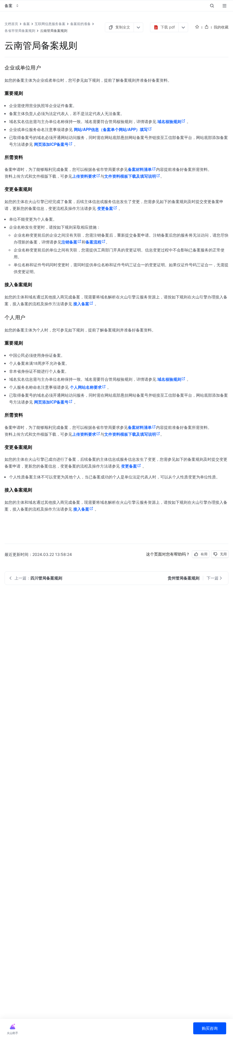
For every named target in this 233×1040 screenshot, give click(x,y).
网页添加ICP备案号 (51, 144)
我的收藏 (221, 27)
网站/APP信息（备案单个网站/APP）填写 (111, 129)
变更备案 (105, 208)
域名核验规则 (169, 121)
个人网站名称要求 (86, 387)
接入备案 (81, 303)
